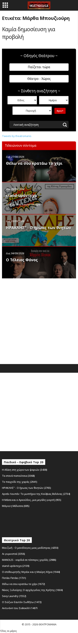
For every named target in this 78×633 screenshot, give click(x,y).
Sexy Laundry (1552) (14, 596)
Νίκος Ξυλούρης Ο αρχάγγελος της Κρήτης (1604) (32, 590)
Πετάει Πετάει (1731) (14, 578)
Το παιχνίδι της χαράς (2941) (19, 482)
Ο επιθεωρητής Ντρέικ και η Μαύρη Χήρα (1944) (31, 572)
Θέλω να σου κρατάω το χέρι (34, 163)
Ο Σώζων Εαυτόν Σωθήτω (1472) (22, 602)
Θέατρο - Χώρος (39, 78)
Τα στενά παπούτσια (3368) (18, 476)
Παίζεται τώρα (39, 67)
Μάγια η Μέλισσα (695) (15, 506)
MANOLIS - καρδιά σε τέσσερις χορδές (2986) (29, 560)
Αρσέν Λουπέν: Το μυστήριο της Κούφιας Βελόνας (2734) (36, 494)
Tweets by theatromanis (16, 136)
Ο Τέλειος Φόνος (22, 259)
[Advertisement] (39, 320)
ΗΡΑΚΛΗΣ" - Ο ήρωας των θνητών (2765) (26, 488)
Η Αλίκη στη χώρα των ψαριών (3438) (24, 469)
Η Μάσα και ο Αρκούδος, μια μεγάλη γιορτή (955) (31, 500)
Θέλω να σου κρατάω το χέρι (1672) (23, 584)
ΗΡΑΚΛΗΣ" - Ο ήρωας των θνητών (38, 227)
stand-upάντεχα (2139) (15, 566)
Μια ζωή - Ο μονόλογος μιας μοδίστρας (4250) (30, 548)
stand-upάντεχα (21, 195)
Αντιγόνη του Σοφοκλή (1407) (20, 608)
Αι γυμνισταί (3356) (13, 554)
